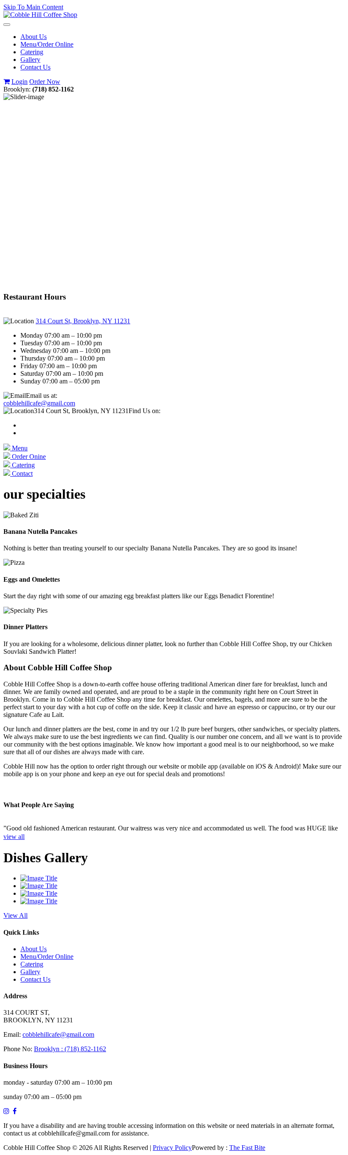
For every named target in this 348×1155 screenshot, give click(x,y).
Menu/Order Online (46, 44)
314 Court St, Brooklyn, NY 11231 (83, 321)
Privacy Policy (172, 1147)
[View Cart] (6, 81)
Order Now (44, 81)
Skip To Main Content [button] (33, 7)
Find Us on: (144, 410)
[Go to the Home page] (40, 14)
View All (15, 915)
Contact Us (35, 67)
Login (19, 81)
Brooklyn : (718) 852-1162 (70, 1048)
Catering (31, 52)
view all (14, 836)
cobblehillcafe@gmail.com (39, 403)
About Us (33, 36)
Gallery (30, 59)
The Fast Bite (247, 1147)
